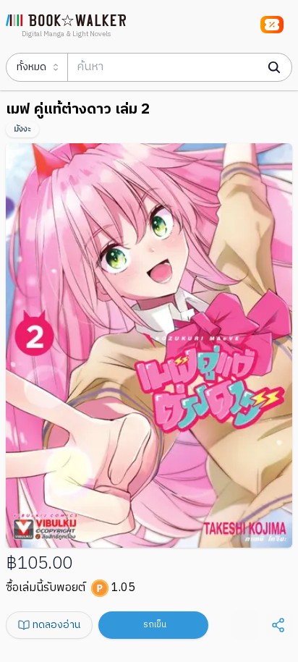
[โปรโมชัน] (272, 25)
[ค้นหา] (274, 67)
